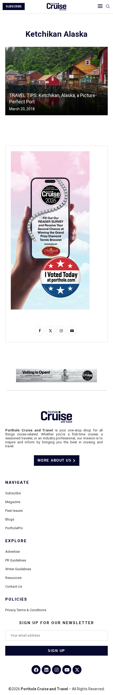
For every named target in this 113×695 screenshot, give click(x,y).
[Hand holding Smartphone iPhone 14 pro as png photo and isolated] (50, 153)
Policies (16, 599)
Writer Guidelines (18, 569)
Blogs (9, 519)
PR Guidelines (15, 560)
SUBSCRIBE (14, 6)
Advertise (12, 551)
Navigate (17, 483)
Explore (16, 541)
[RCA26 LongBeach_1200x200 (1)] (56, 371)
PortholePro (14, 528)
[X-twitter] (77, 669)
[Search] (107, 6)
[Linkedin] (46, 669)
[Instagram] (56, 669)
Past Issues (14, 510)
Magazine (12, 502)
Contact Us (13, 586)
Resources (13, 577)
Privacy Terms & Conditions (25, 610)
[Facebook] (36, 669)
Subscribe (13, 493)
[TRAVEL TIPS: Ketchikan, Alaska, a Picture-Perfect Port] (56, 81)
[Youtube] (66, 669)
